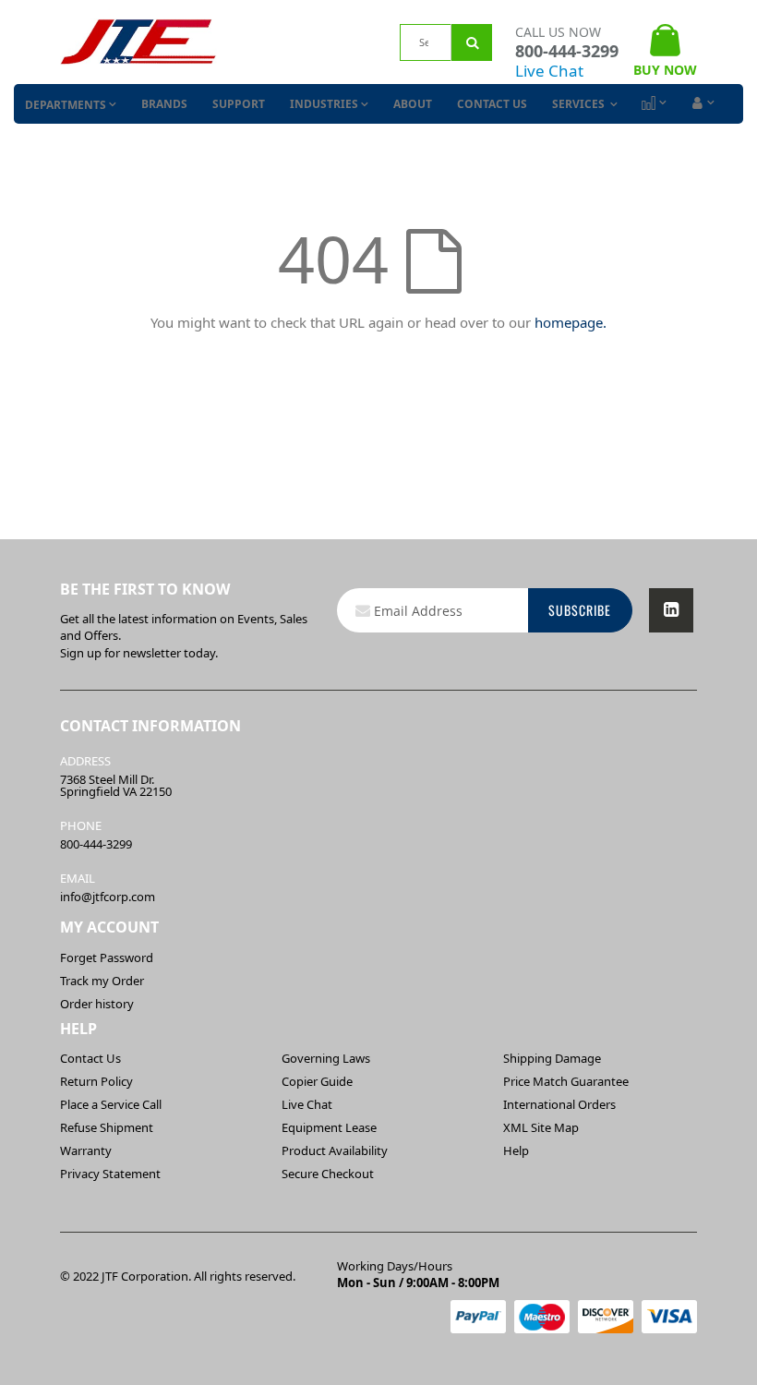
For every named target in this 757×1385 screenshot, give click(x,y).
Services (579, 104)
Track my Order (102, 980)
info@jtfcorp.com (107, 896)
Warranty (86, 1150)
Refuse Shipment (106, 1127)
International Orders (559, 1104)
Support (238, 104)
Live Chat (549, 70)
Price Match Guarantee (566, 1081)
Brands (164, 104)
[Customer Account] (701, 103)
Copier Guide (317, 1081)
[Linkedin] (671, 610)
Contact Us (492, 104)
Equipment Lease (329, 1127)
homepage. (571, 322)
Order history (97, 1003)
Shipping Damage (552, 1058)
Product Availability (335, 1150)
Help (516, 1150)
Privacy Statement (110, 1173)
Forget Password (106, 957)
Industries (324, 104)
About (412, 104)
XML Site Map (541, 1127)
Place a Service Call (111, 1104)
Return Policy (96, 1081)
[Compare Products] (652, 103)
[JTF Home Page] (138, 42)
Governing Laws (326, 1058)
